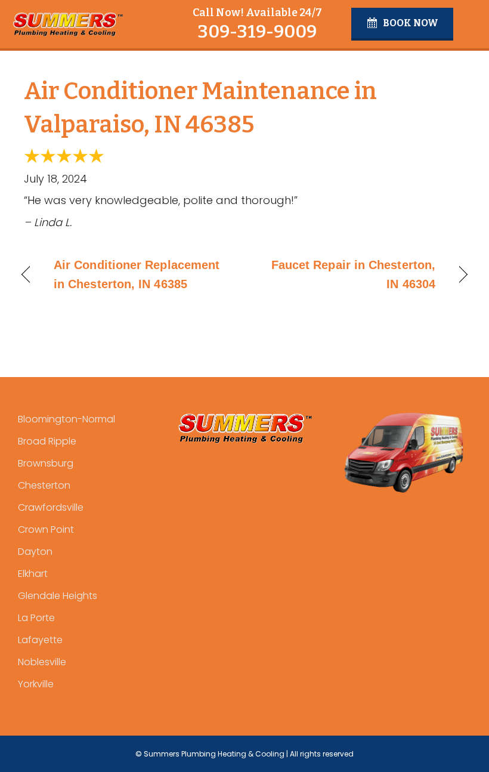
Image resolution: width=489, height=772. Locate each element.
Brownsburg (45, 463)
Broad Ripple (47, 441)
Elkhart (33, 573)
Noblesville (42, 662)
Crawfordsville (50, 507)
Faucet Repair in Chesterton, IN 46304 (346, 274)
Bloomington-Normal (66, 419)
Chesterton (44, 485)
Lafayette (40, 640)
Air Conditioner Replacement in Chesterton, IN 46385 (136, 274)
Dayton (35, 551)
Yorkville (36, 684)
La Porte (36, 618)
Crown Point (46, 529)
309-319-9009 (257, 31)
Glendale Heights (57, 596)
